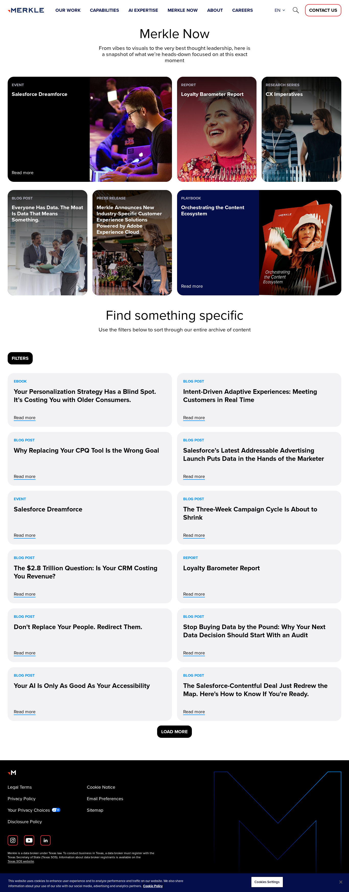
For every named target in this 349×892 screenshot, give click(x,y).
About (215, 10)
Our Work (67, 10)
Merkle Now (183, 10)
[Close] (340, 882)
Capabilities (104, 10)
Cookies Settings (267, 881)
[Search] (296, 10)
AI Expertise (143, 10)
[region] (174, 882)
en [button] (278, 10)
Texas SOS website (21, 861)
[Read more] (90, 400)
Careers (242, 10)
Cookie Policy (153, 886)
